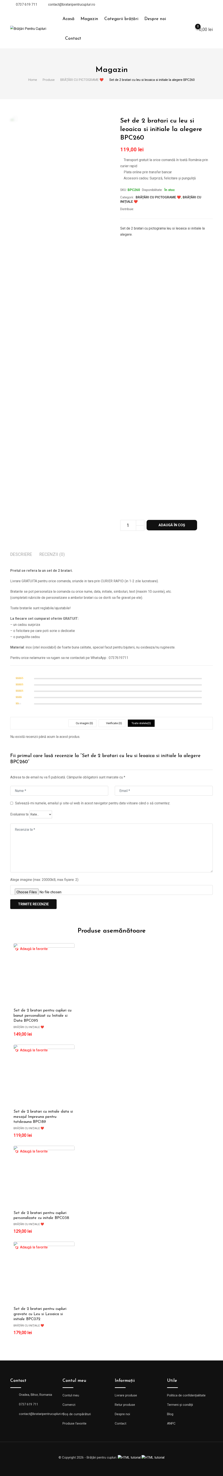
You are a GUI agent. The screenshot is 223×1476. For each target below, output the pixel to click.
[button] (31, 949)
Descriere (21, 554)
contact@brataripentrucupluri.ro (71, 4)
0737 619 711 (26, 4)
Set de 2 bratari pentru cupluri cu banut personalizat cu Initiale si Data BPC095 (42, 1016)
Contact (73, 38)
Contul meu (71, 1395)
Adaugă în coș (172, 525)
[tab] (21, 554)
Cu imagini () (84, 723)
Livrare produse (126, 1395)
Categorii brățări (121, 19)
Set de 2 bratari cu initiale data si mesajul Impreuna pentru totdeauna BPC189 (43, 1117)
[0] (193, 29)
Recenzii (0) (52, 554)
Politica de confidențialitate (186, 1395)
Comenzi (69, 1405)
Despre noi (155, 19)
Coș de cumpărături (77, 1414)
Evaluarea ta (19, 814)
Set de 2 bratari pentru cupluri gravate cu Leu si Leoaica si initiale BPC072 (40, 1314)
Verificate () (113, 723)
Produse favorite (74, 1423)
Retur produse (125, 1405)
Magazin (89, 19)
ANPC (171, 1423)
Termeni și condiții (180, 1405)
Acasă (68, 19)
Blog (170, 1414)
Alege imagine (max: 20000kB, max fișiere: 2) (44, 880)
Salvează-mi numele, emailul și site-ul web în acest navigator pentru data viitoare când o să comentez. (92, 803)
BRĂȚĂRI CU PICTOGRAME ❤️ (158, 197)
